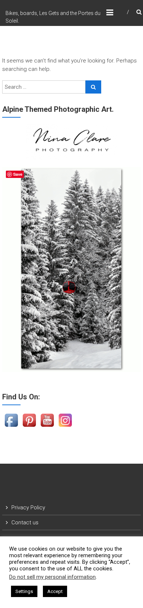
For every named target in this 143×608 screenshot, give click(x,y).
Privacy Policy (28, 507)
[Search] (93, 87)
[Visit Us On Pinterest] (29, 419)
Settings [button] (24, 591)
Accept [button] (55, 591)
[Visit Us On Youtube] (47, 419)
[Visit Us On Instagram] (65, 419)
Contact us (24, 522)
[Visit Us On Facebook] (11, 419)
